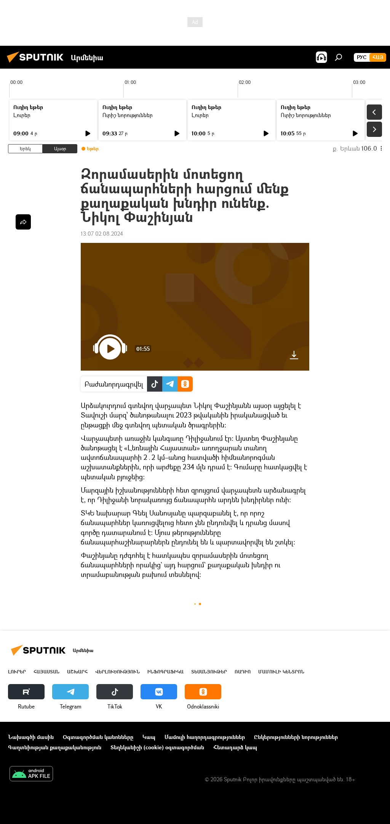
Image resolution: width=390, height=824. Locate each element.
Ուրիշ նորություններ (127, 115)
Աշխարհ (77, 671)
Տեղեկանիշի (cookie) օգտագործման (157, 747)
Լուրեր (21, 115)
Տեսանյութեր (209, 671)
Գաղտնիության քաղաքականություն (54, 747)
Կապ (148, 736)
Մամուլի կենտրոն (281, 671)
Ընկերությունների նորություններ (296, 736)
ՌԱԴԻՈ (243, 671)
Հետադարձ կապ (235, 747)
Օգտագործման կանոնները (98, 736)
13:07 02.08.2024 (102, 233)
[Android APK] (31, 774)
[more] (23, 222)
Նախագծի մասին (31, 736)
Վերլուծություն (117, 671)
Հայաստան (46, 671)
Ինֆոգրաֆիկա (165, 671)
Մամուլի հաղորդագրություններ (205, 736)
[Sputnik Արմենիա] (37, 63)
